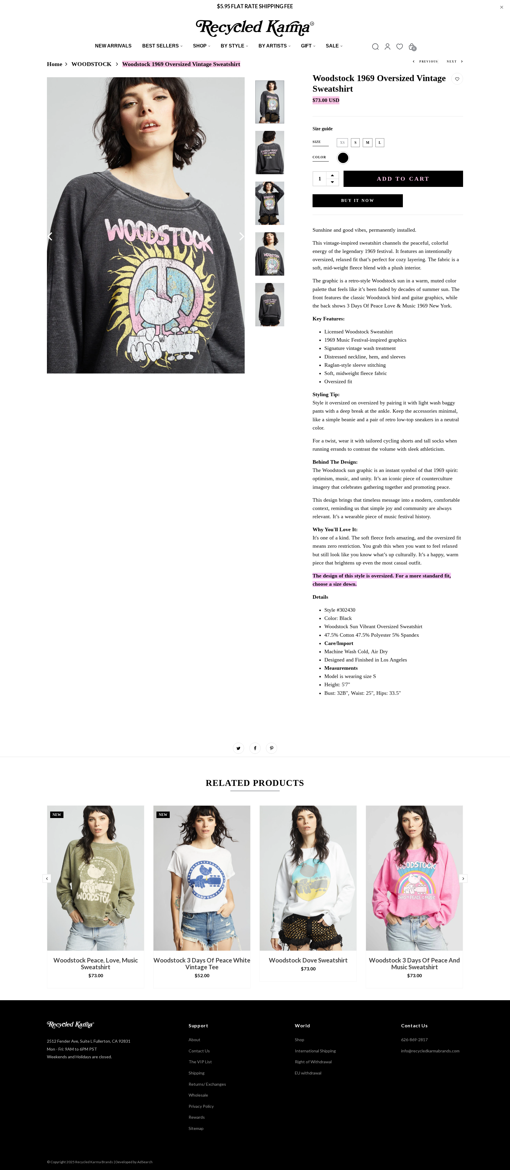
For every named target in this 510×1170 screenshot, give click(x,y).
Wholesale (198, 1094)
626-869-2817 (414, 1039)
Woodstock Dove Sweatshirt (308, 960)
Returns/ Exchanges (207, 1084)
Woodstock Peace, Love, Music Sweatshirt (95, 963)
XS (342, 143)
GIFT (306, 45)
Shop (200, 45)
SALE (332, 45)
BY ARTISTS (273, 45)
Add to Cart (403, 178)
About (194, 1039)
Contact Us (199, 1050)
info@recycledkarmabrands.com (430, 1050)
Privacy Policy (201, 1106)
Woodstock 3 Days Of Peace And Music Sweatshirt (414, 963)
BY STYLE (232, 45)
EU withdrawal (308, 1072)
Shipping (197, 1072)
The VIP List (200, 1061)
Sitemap (196, 1128)
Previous (428, 61)
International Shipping (315, 1050)
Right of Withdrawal (313, 1061)
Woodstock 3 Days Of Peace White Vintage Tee (201, 963)
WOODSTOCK (92, 64)
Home (54, 64)
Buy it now (358, 200)
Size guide (323, 128)
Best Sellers (160, 45)
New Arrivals (113, 45)
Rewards (197, 1117)
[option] (146, 225)
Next (452, 61)
